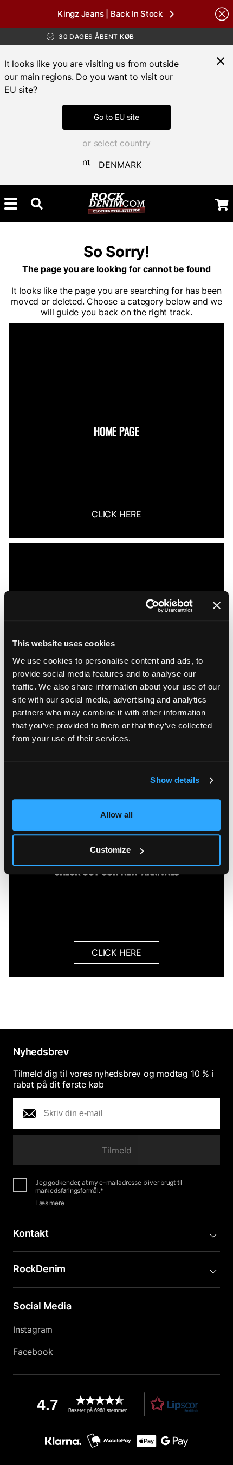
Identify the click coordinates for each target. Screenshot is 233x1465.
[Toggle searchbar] (36, 204)
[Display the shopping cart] (222, 205)
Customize (110, 849)
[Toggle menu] (10, 204)
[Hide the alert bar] (222, 14)
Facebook (33, 1351)
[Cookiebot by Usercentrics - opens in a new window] (146, 606)
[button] (116, 1404)
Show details (174, 780)
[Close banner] (217, 606)
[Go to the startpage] (116, 203)
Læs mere (49, 1203)
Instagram (33, 1329)
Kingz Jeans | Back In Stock (110, 14)
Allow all (116, 814)
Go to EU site (116, 116)
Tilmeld (117, 1150)
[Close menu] (220, 61)
